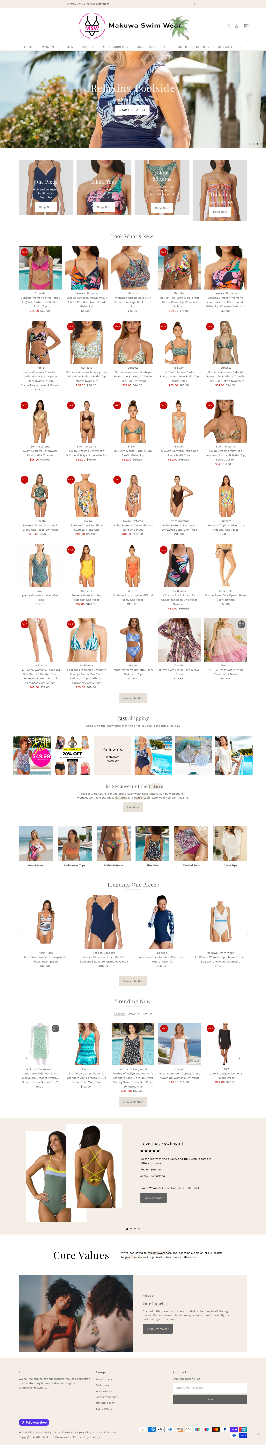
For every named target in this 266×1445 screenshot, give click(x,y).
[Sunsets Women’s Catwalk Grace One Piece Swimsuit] (40, 495)
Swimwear (103, 1385)
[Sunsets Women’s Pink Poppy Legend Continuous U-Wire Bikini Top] (40, 268)
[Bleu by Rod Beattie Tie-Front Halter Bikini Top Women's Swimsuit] (179, 268)
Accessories (104, 1391)
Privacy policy (43, 1432)
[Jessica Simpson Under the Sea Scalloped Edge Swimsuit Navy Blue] (104, 922)
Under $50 (146, 46)
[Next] (247, 933)
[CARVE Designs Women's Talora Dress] (226, 1044)
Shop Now (46, 207)
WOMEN (48, 46)
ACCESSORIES (114, 46)
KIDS (86, 46)
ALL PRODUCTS (175, 46)
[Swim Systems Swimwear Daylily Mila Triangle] (40, 421)
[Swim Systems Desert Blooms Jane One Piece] (133, 495)
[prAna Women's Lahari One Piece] (40, 565)
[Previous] (18, 933)
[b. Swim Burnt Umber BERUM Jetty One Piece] (133, 565)
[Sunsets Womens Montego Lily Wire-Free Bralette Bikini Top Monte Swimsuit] (86, 342)
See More (133, 807)
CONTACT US (228, 46)
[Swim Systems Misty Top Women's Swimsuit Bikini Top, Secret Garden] (225, 421)
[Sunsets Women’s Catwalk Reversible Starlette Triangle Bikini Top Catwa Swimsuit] (225, 342)
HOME (28, 46)
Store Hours (104, 1408)
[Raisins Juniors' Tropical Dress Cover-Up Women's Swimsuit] (179, 1044)
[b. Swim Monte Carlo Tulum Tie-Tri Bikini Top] (133, 421)
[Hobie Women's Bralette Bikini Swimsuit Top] (133, 640)
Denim (147, 1013)
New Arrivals (104, 1379)
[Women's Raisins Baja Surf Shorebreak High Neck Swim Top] (133, 268)
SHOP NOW (69, 102)
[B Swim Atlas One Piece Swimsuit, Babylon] (86, 495)
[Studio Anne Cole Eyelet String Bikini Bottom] (225, 565)
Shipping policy (83, 1432)
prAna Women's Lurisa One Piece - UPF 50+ (169, 1188)
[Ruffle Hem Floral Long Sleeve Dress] (179, 640)
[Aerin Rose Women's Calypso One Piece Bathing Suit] (46, 922)
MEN (70, 46)
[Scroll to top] (258, 1434)
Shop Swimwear (158, 1328)
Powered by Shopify (86, 1437)
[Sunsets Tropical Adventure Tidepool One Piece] (225, 495)
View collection (133, 698)
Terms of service (63, 1432)
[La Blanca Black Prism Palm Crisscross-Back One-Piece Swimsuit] (179, 565)
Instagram (112, 756)
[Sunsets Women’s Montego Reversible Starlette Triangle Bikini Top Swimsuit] (133, 342)
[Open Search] (228, 25)
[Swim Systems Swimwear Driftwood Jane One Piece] (179, 495)
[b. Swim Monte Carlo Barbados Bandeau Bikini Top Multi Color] (179, 342)
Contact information (104, 1432)
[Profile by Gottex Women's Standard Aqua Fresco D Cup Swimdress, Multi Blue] (86, 1044)
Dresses (119, 1013)
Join (210, 1399)
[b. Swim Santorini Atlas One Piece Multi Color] (179, 421)
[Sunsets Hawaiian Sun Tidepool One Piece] (86, 565)
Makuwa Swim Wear (56, 1437)
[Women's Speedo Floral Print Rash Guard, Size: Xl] (162, 922)
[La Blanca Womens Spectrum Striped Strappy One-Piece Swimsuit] (220, 922)
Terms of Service (107, 1396)
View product (153, 1197)
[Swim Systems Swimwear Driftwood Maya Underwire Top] (86, 421)
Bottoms (134, 1013)
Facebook (113, 760)
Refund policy (105, 1402)
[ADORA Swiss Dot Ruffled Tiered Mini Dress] (225, 640)
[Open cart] (245, 25)
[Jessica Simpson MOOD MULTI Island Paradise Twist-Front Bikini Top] (86, 268)
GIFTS (201, 46)
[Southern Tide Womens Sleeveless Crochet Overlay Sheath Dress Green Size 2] (40, 1044)
